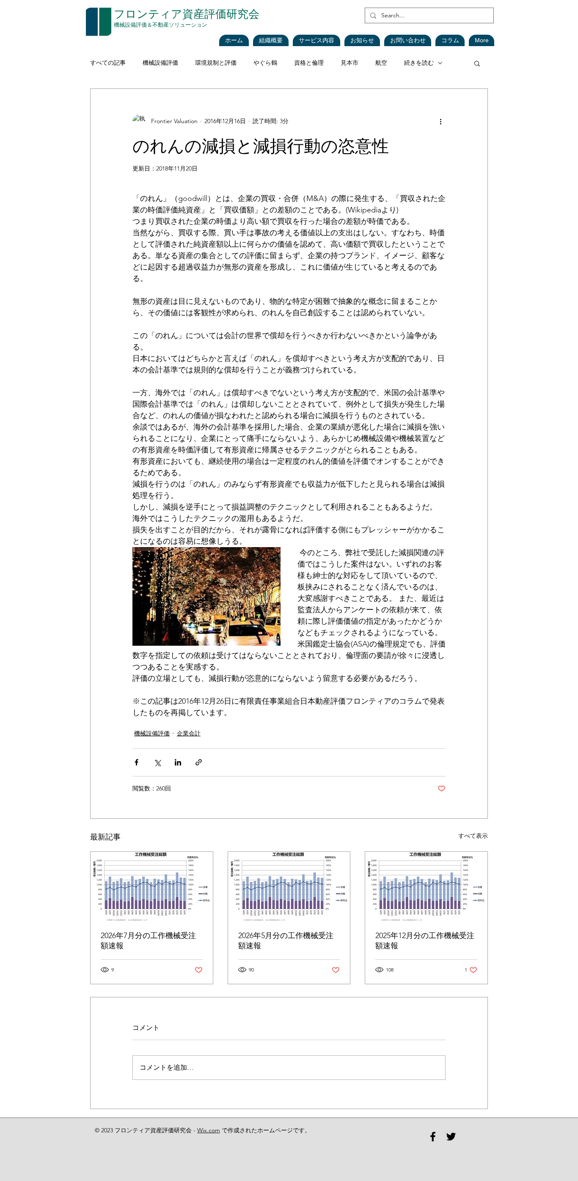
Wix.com (208, 1130)
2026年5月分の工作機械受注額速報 (285, 940)
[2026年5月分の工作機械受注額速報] (289, 886)
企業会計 (189, 733)
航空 (381, 62)
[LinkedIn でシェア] (178, 762)
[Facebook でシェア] (136, 762)
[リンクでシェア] (199, 762)
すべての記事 (108, 62)
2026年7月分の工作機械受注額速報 (148, 940)
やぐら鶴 (265, 62)
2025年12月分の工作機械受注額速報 (424, 940)
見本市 (349, 62)
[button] (362, 40)
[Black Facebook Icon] (433, 1136)
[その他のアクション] (440, 121)
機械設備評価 (160, 62)
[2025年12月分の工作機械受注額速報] (426, 886)
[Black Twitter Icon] (451, 1136)
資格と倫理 (309, 62)
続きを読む (419, 62)
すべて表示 (473, 836)
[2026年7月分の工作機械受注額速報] (152, 886)
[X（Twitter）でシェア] (157, 762)
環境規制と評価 (216, 62)
